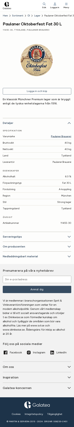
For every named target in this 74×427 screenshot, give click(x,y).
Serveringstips (12, 236)
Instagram (39, 352)
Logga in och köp (37, 91)
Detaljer (8, 123)
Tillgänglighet (54, 414)
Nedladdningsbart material (20, 256)
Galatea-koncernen (17, 388)
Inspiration (11, 377)
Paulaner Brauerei (61, 136)
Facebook (16, 352)
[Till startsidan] (7, 5)
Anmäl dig (37, 289)
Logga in (54, 7)
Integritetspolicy (34, 414)
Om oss (8, 367)
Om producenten (14, 246)
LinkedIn (61, 352)
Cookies (16, 414)
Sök (44, 7)
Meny (66, 7)
